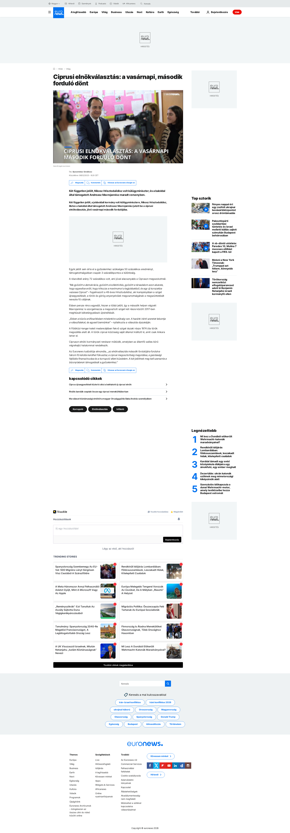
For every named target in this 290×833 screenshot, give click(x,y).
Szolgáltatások (102, 754)
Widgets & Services (104, 785)
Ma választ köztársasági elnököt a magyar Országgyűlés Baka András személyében (110, 398)
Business (116, 12)
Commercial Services (131, 764)
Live (237, 12)
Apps (97, 780)
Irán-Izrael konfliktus (130, 702)
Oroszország (146, 709)
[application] (118, 126)
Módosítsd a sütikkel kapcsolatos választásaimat (131, 806)
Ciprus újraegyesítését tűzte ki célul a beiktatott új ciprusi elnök (100, 384)
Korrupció (78, 409)
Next (139, 12)
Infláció (120, 409)
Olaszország (121, 717)
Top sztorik (201, 198)
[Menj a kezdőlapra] (58, 12)
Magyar (55, 3)
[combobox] (156, 3)
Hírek (60, 69)
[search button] (141, 3)
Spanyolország (144, 717)
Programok (74, 797)
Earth (161, 12)
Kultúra (150, 12)
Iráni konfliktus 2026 (160, 702)
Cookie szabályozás (131, 775)
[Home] (54, 69)
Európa (94, 12)
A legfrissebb (78, 12)
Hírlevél (154, 774)
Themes (73, 754)
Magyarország (168, 709)
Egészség (173, 12)
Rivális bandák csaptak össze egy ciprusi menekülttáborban (98, 391)
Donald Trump (168, 717)
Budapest (133, 724)
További (125, 754)
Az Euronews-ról (129, 760)
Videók (72, 793)
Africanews (100, 789)
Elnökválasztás (100, 409)
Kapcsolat (126, 787)
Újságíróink (74, 801)
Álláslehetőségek (129, 791)
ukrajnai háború (122, 709)
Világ (104, 12)
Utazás (129, 12)
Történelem (175, 724)
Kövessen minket (103, 776)
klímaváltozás (153, 724)
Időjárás (99, 768)
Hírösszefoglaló (102, 764)
